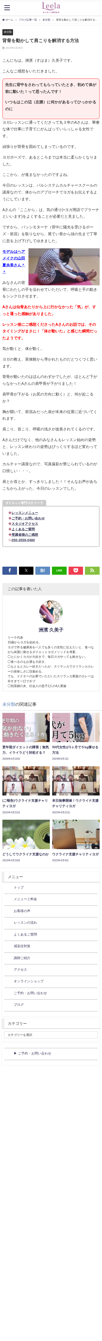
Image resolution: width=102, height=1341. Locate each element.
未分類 (8, 31)
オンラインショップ (29, 981)
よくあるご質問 (25, 934)
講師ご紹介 (22, 958)
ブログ (19, 1004)
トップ (19, 887)
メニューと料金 (25, 899)
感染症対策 (22, 946)
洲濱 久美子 (51, 629)
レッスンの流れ (25, 922)
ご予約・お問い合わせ (30, 993)
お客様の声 (22, 911)
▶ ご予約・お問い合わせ (32, 1053)
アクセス (20, 969)
